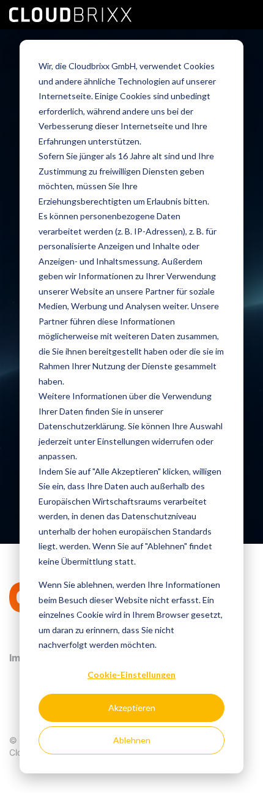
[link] (70, 13)
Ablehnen (131, 740)
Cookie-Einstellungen (131, 674)
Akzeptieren (131, 707)
